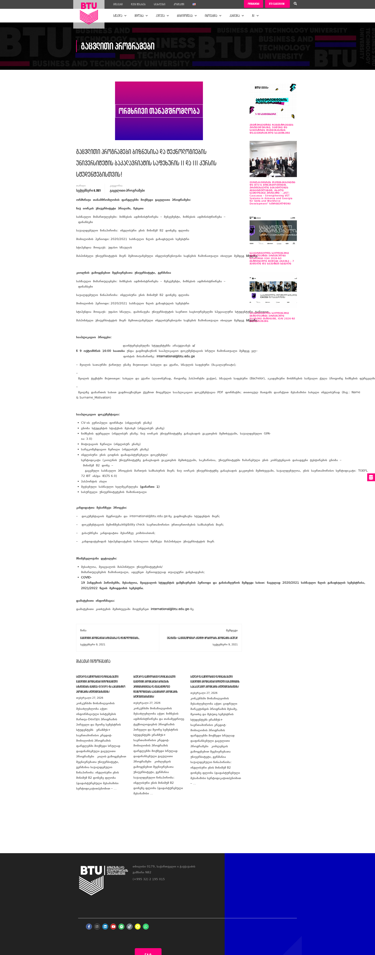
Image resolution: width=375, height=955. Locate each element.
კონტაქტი (179, 4)
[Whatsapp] (146, 927)
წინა (83, 630)
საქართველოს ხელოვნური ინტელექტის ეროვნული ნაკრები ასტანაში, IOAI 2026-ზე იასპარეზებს (272, 317)
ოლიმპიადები (253, 3)
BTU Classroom (276, 3)
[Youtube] (113, 927)
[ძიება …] (295, 4)
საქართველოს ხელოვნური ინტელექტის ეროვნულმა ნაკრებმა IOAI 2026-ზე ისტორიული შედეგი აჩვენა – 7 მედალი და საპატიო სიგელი (272, 258)
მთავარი (118, 4)
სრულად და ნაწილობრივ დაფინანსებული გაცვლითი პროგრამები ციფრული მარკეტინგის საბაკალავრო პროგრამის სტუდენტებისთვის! (215, 681)
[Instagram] (97, 927)
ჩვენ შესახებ (138, 4)
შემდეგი (232, 630)
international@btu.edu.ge (176, 356)
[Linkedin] (105, 927)
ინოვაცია (211, 16)
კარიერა (234, 16)
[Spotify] (121, 927)
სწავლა (117, 16)
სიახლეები (159, 4)
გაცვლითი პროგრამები (127, 191)
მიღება (139, 16)
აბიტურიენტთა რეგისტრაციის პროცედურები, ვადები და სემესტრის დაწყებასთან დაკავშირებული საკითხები (272, 129)
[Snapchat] (138, 927)
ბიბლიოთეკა (185, 16)
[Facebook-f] (89, 927)
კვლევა (160, 16)
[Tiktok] (130, 927)
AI (253, 16)
